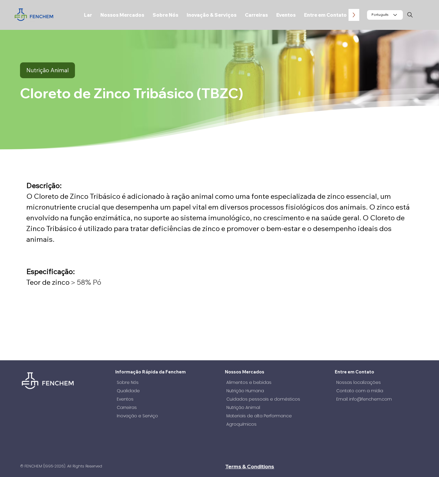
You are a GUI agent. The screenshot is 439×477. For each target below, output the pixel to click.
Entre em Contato (354, 372)
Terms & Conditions (249, 466)
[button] (122, 15)
